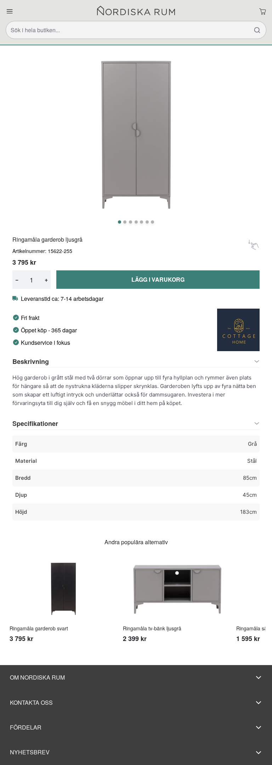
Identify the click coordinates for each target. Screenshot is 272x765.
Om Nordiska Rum (37, 677)
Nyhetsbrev (30, 752)
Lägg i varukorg (158, 279)
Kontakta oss (31, 702)
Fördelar (25, 727)
